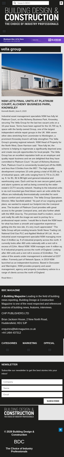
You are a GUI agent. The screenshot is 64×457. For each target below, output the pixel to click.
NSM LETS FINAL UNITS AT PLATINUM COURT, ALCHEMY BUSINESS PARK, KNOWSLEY (27, 104)
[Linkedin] (61, 3)
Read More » (7, 278)
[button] (4, 3)
